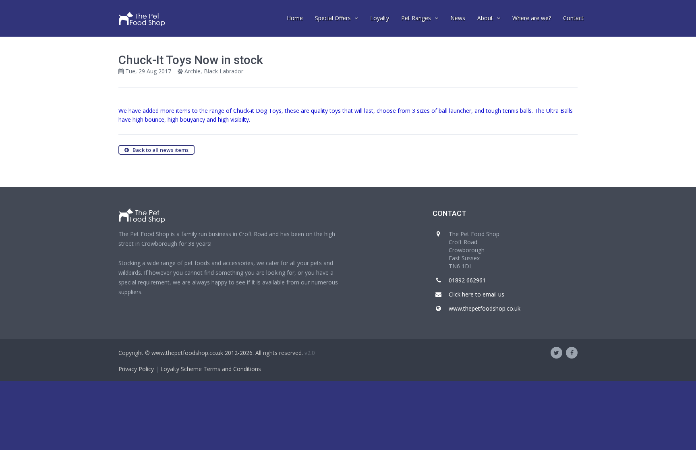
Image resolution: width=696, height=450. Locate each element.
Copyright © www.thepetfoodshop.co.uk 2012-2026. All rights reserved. (210, 353)
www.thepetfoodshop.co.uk (484, 308)
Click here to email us (476, 294)
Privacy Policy (136, 369)
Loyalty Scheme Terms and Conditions (210, 369)
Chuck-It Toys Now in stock (190, 60)
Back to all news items (158, 149)
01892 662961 (467, 280)
